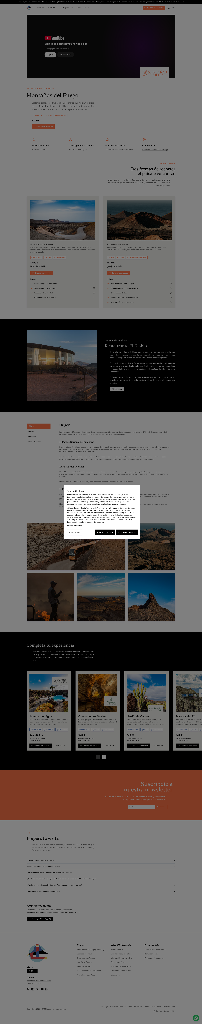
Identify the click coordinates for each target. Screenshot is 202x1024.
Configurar (74, 532)
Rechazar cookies (126, 532)
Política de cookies (74, 525)
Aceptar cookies (105, 532)
